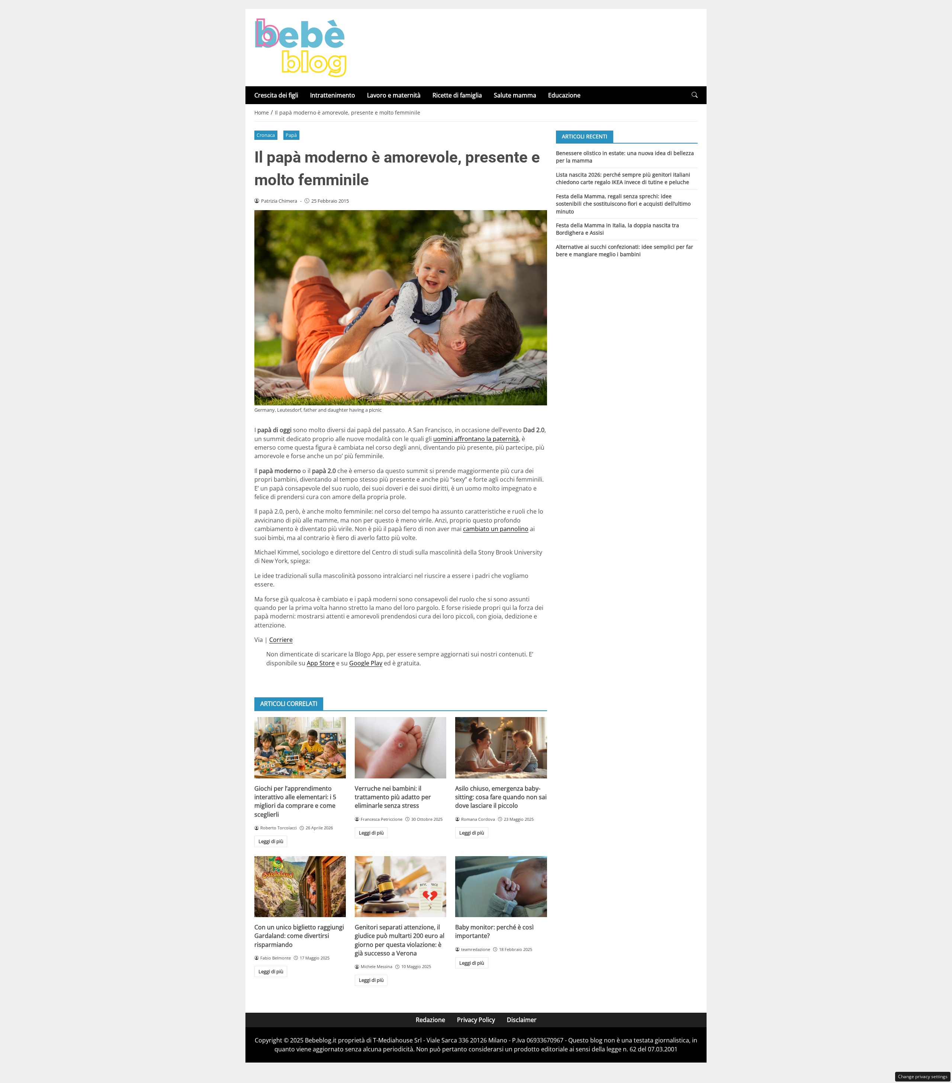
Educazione (564, 95)
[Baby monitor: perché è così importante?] (501, 886)
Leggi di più (270, 841)
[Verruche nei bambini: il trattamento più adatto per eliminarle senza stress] (400, 747)
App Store (321, 663)
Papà (291, 135)
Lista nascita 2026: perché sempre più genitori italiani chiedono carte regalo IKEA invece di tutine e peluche (623, 178)
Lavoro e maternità (394, 95)
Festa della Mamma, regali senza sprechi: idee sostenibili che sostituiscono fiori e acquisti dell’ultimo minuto (623, 203)
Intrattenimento (332, 95)
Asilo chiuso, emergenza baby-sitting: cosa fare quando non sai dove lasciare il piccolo (501, 797)
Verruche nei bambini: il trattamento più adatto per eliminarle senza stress (393, 797)
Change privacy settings (923, 1076)
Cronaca (266, 135)
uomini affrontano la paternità (476, 439)
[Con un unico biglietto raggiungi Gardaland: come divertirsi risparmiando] (300, 886)
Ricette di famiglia (457, 95)
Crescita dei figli (276, 95)
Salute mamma (515, 95)
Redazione (430, 1020)
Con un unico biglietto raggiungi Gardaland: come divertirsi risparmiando (299, 936)
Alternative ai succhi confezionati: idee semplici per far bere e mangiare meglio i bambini (624, 250)
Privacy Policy (476, 1020)
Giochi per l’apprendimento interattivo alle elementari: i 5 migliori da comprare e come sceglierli (295, 801)
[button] (695, 95)
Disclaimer (522, 1020)
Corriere (281, 640)
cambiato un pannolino (495, 529)
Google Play (365, 663)
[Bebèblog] (300, 47)
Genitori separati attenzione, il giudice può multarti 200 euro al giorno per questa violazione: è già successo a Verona (399, 940)
